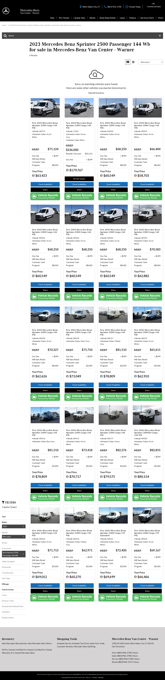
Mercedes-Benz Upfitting (84, 646)
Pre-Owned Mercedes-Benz (23, 653)
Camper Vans (79, 18)
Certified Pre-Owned (24, 650)
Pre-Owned (64, 18)
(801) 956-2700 (124, 656)
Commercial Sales (154, 6)
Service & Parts (147, 18)
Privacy (94, 677)
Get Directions (118, 646)
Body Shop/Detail (107, 18)
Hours (135, 652)
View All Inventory (96, 93)
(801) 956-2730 (124, 652)
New (52, 18)
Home (4, 25)
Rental (92, 18)
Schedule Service (64, 643)
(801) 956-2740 (126, 659)
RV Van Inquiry (79, 179)
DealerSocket (92, 674)
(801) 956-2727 (125, 662)
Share (45, 190)
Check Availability (45, 184)
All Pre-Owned (8, 650)
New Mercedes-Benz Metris (40, 643)
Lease (122, 18)
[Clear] (13, 507)
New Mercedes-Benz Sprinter (14, 643)
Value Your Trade (97, 643)
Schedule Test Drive (80, 643)
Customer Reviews (65, 646)
